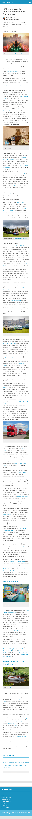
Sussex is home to (21, 721)
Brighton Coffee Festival (9, 343)
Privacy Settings (5, 807)
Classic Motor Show (22, 496)
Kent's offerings (23, 718)
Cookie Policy (4, 805)
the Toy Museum (20, 109)
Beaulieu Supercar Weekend (21, 238)
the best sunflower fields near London (14, 86)
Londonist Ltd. (9, 813)
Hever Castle (20, 202)
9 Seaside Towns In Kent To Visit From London (15, 760)
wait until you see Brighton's (17, 174)
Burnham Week (22, 472)
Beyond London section (13, 71)
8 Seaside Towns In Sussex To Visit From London (16, 762)
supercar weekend (8, 194)
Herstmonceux (12, 723)
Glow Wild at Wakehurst (22, 652)
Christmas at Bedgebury (9, 649)
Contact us (4, 795)
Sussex (24, 699)
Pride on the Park (14, 185)
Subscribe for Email (6, 797)
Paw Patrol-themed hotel (21, 630)
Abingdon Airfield (7, 514)
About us (3, 793)
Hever (23, 720)
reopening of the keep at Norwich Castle (14, 245)
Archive (3, 803)
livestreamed (20, 461)
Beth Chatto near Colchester (10, 740)
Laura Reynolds (11, 17)
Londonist (9, 687)
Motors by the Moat (15, 300)
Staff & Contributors (6, 801)
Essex (4, 701)
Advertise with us (5, 799)
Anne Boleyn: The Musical (20, 53)
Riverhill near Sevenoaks (19, 736)
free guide (22, 746)
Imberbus (5, 387)
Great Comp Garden (12, 284)
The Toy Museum (7, 147)
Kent (20, 699)
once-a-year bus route (11, 440)
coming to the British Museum (17, 561)
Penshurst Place (7, 110)
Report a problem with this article (11, 772)
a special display (22, 547)
